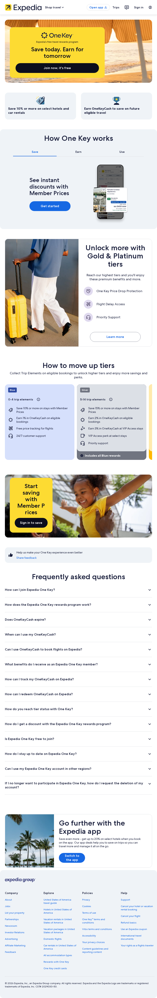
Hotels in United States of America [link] (58, 911)
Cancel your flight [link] (130, 916)
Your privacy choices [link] (93, 942)
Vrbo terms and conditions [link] (97, 929)
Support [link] (125, 899)
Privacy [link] (86, 899)
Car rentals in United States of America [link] (60, 947)
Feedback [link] (10, 952)
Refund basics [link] (128, 922)
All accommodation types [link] (58, 955)
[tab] (35, 151)
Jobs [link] (7, 906)
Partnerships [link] (12, 919)
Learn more (115, 337)
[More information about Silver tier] (110, 399)
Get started (50, 206)
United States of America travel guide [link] (57, 901)
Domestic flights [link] (53, 939)
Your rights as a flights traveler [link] (137, 945)
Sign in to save (31, 523)
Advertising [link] (11, 939)
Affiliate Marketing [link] (15, 945)
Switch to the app (72, 858)
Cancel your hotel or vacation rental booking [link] (137, 908)
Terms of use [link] (89, 912)
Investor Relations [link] (14, 932)
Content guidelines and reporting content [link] (95, 950)
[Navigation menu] (150, 7)
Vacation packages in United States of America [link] (59, 931)
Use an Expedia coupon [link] (134, 929)
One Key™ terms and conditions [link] (93, 921)
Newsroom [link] (11, 926)
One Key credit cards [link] (55, 968)
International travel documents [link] (131, 937)
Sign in (139, 7)
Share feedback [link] (26, 558)
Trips (115, 7)
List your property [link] (14, 912)
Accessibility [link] (89, 935)
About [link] (8, 899)
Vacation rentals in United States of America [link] (58, 921)
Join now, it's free (57, 68)
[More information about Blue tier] (38, 399)
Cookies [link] (86, 906)
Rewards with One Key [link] (56, 961)
